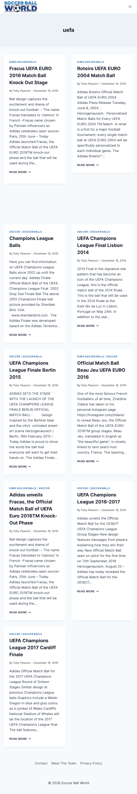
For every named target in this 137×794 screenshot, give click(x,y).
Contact (41, 763)
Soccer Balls (32, 231)
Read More (20, 172)
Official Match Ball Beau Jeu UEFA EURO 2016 (101, 370)
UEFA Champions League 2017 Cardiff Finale (32, 647)
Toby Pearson (21, 90)
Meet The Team (63, 763)
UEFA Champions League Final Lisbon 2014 (100, 245)
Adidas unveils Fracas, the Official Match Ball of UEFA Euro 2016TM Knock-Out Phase (33, 509)
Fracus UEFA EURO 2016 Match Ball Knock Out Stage (30, 75)
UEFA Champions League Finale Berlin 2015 (32, 370)
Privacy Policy (91, 763)
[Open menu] (130, 6)
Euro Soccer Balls (22, 61)
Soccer (14, 231)
